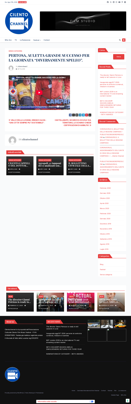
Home (73, 390)
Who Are (8, 40)
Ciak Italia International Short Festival (88, 390)
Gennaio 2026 (105, 193)
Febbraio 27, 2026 (16, 305)
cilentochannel (22, 66)
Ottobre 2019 (105, 234)
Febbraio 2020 (105, 213)
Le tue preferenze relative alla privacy (74, 401)
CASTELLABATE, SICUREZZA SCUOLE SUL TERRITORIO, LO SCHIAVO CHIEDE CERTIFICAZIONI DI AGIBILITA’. (73, 122)
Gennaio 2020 (105, 219)
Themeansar (39, 393)
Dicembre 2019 (105, 224)
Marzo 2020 (104, 208)
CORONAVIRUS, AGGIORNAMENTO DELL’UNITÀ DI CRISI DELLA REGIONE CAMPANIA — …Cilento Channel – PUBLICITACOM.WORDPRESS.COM (112, 156)
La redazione (25, 40)
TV (16, 40)
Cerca (102, 50)
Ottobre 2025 (105, 198)
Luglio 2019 (104, 249)
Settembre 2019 (106, 239)
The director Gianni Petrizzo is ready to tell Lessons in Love (19, 302)
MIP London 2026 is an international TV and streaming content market (111, 94)
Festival (36, 40)
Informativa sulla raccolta (47, 401)
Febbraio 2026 (105, 188)
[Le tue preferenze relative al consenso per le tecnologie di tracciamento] (127, 400)
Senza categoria (15, 51)
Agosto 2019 (104, 244)
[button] (120, 40)
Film (115, 390)
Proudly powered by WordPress (14, 393)
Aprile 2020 (104, 203)
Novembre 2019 (106, 229)
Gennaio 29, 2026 (77, 305)
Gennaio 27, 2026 (107, 305)
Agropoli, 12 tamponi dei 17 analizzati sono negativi (49, 166)
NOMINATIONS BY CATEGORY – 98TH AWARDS (64, 354)
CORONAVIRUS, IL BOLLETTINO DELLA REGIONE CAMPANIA (111, 140)
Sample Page (115, 395)
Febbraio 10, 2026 (46, 305)
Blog (101, 264)
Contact (47, 40)
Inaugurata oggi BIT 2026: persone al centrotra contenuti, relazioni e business (111, 84)
